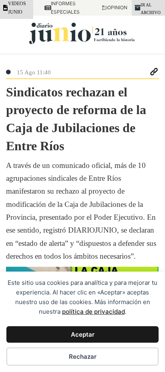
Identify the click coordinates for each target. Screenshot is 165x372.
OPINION (114, 7)
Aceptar (83, 334)
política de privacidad (93, 311)
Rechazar (83, 356)
